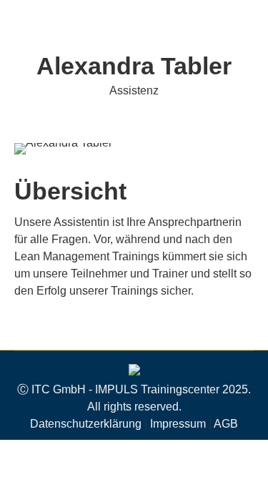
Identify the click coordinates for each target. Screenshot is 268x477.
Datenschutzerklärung (86, 424)
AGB (226, 424)
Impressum (178, 424)
